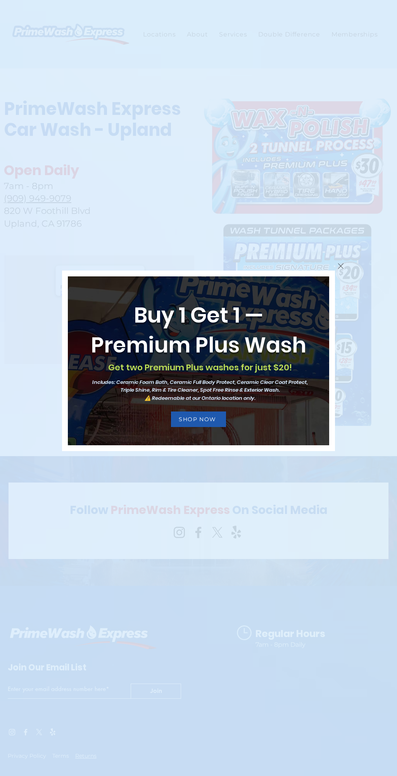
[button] (340, 266)
